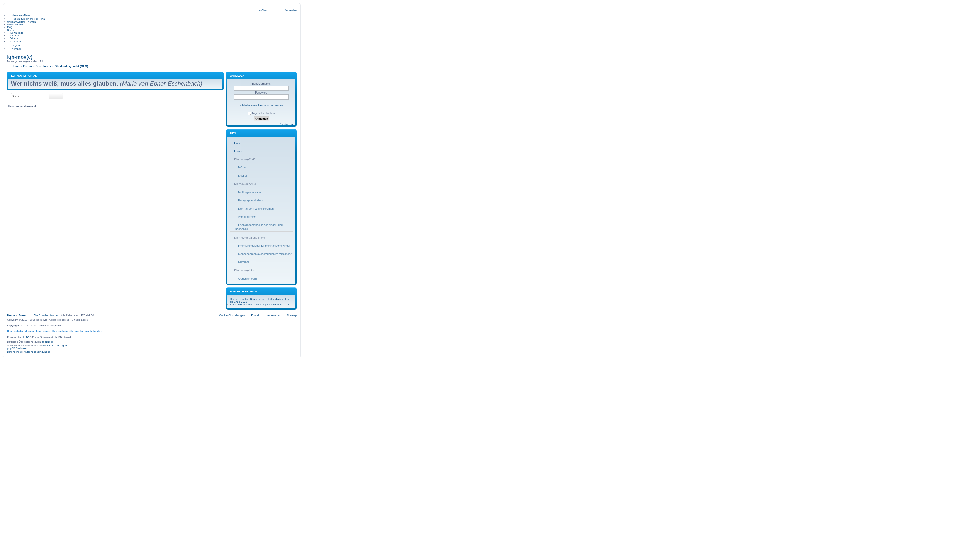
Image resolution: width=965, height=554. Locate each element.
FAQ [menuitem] (9, 27)
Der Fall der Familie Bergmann (256, 208)
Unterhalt (243, 261)
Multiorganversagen (250, 192)
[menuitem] (263, 10)
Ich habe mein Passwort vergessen (261, 105)
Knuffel (242, 175)
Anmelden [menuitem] (290, 10)
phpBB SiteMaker (17, 348)
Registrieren (286, 124)
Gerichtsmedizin (248, 278)
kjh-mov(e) (20, 57)
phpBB (26, 337)
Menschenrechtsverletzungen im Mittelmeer (265, 253)
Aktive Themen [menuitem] (15, 24)
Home (238, 143)
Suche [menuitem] (11, 30)
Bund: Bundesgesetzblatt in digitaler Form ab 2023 (259, 304)
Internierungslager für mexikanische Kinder (264, 245)
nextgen (62, 345)
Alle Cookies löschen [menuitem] (46, 315)
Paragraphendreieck (250, 200)
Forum (238, 151)
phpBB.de (48, 341)
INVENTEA (48, 345)
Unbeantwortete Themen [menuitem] (21, 21)
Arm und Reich (247, 216)
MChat (242, 167)
